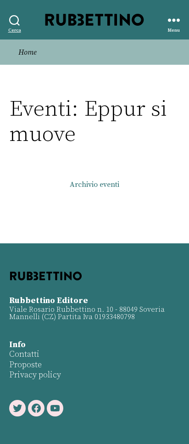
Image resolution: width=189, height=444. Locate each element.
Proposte (25, 365)
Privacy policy (35, 375)
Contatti (24, 354)
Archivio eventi (94, 184)
